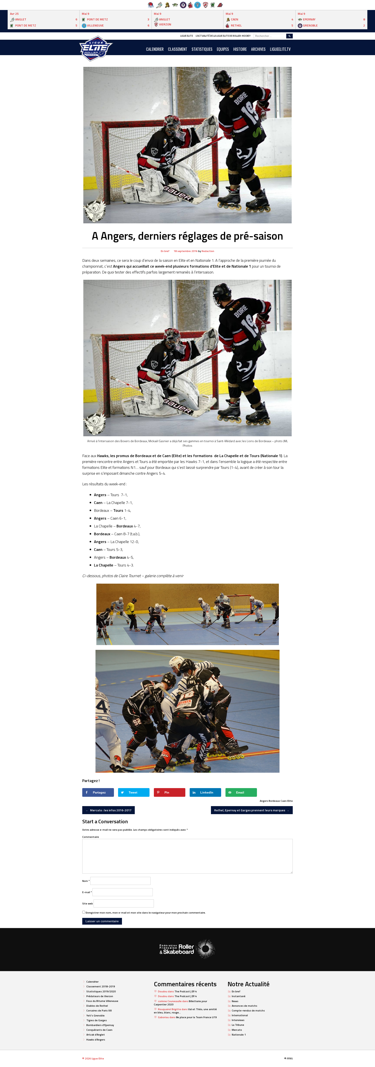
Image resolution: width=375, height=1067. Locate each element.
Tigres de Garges (96, 1020)
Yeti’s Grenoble (95, 1015)
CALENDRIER (155, 49)
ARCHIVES (258, 49)
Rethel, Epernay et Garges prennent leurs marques (252, 810)
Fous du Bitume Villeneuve (102, 1001)
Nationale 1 (239, 1034)
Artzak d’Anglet (95, 1034)
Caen (284, 801)
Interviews (238, 1020)
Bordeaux (274, 801)
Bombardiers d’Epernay (100, 1025)
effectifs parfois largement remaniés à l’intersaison (172, 272)
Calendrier (92, 982)
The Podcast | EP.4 (185, 991)
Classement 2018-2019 (100, 986)
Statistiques (202, 49)
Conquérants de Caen (99, 1030)
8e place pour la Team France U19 (196, 1017)
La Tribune (238, 1025)
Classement (177, 49)
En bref (165, 251)
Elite (290, 801)
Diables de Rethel (97, 1006)
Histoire (240, 49)
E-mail (87, 892)
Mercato (237, 1030)
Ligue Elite (186, 36)
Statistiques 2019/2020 (101, 991)
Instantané (238, 996)
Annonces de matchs (244, 1006)
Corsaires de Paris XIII (99, 1010)
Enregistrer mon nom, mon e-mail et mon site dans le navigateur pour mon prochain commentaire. (146, 913)
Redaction (208, 251)
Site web (87, 903)
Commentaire (90, 837)
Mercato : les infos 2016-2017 (109, 810)
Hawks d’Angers (95, 1039)
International (240, 1015)
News (235, 1001)
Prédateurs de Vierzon (99, 996)
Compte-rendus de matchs (248, 1010)
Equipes (223, 49)
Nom (86, 881)
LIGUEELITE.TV (280, 49)
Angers (264, 801)
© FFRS (288, 1058)
